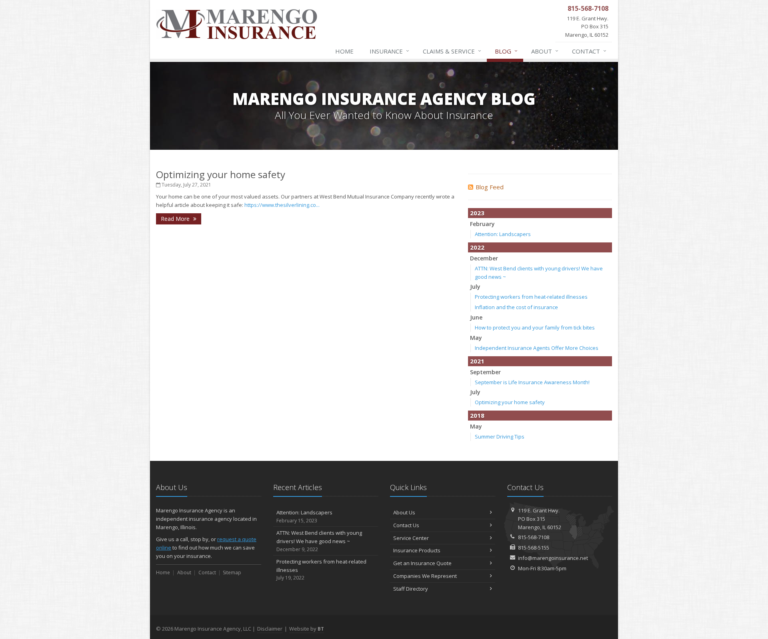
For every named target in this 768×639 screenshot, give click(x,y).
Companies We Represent (425, 575)
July (475, 286)
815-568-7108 (533, 537)
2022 (477, 247)
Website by (306, 628)
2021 (477, 361)
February (482, 224)
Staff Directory (410, 588)
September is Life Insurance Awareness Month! (532, 382)
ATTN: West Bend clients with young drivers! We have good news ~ (319, 541)
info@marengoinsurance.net (553, 558)
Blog (506, 51)
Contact (589, 51)
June (476, 317)
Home (344, 51)
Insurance (389, 51)
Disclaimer (269, 628)
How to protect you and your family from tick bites (535, 327)
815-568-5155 (533, 547)
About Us (404, 512)
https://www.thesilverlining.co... (282, 204)
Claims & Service (452, 51)
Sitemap (232, 572)
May (476, 337)
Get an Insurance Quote (422, 563)
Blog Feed (490, 187)
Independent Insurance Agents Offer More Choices (536, 347)
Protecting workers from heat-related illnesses (531, 296)
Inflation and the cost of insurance (516, 307)
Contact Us (406, 525)
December (484, 258)
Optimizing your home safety (220, 174)
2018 (477, 415)
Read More (176, 218)
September (485, 372)
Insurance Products (416, 550)
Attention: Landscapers (503, 234)
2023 (477, 213)
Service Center (411, 538)
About (544, 51)
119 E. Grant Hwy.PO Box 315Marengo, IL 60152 (539, 519)
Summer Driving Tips (499, 436)
